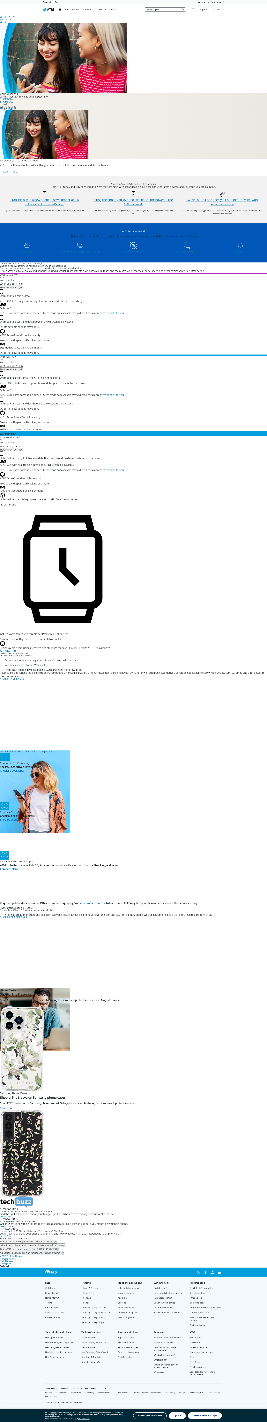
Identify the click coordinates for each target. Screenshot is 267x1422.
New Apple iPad (88, 1337)
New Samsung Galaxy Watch (94, 1352)
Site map (48, 1393)
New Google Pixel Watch (92, 1357)
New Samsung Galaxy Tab (93, 1342)
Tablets (48, 1302)
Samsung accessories (128, 1347)
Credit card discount (200, 1312)
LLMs (104, 1389)
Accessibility (89, 1393)
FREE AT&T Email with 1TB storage (84, 1389)
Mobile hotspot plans (127, 1312)
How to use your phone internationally (165, 1348)
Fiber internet (51, 1292)
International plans (126, 1292)
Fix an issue (26, 252)
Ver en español (217, 2)
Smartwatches (52, 1307)
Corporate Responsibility (201, 1352)
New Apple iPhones (54, 1337)
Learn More (6, 1216)
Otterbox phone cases (128, 1352)
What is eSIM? (160, 1359)
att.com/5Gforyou (113, 313)
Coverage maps (62, 1393)
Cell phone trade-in (163, 1307)
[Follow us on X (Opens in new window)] (198, 1272)
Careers (193, 1357)
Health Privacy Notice (197, 1393)
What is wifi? (160, 1372)
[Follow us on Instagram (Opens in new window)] (212, 1272)
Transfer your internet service (168, 1312)
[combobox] (163, 9)
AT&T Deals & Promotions (202, 1288)
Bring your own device (164, 1302)
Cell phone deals (197, 1292)
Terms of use (76, 1393)
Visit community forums (186, 252)
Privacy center (156, 1393)
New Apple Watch (89, 1347)
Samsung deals (197, 1302)
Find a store (203, 2)
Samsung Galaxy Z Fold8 (93, 1317)
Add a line (122, 1297)
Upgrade (122, 1302)
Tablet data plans (126, 1307)
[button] (60, 9)
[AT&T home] (48, 9)
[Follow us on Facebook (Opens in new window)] (205, 1272)
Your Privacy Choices (174, 1393)
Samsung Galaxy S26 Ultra (93, 1307)
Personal (47, 2)
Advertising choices (140, 1393)
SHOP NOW (6, 99)
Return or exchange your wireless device (166, 1366)
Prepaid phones (52, 1317)
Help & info (195, 1362)
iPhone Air (86, 1297)
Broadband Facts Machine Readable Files (202, 1373)
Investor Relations (198, 1347)
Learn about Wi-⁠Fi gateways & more (80, 252)
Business (59, 2)
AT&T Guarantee (198, 1366)
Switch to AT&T (161, 1288)
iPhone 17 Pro (87, 1292)
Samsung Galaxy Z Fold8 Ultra (95, 1312)
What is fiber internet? (164, 1354)
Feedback (64, 1389)
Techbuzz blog (50, 1389)
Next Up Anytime (126, 1317)
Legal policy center (122, 1393)
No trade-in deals (198, 1325)
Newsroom (195, 1342)
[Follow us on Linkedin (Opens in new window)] (219, 1272)
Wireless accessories (54, 1312)
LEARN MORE (10, 171)
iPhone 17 (85, 1302)
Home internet (52, 1297)
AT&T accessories (126, 1342)
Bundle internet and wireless (167, 1337)
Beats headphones (126, 1357)
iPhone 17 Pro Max (89, 1288)
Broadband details (104, 1393)
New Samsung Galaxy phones (59, 1342)
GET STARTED (8, 651)
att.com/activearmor (93, 903)
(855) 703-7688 (8, 109)
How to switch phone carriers (168, 1292)
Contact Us (240, 252)
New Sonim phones (54, 1357)
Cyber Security (214, 1393)
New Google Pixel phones (57, 1347)
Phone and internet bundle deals (205, 1307)
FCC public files (51, 1397)
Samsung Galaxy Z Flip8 (92, 1322)
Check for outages (133, 252)
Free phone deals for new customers (202, 1318)
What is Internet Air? (163, 1342)
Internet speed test (163, 1297)
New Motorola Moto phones (58, 1352)
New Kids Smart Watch (92, 1362)
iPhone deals (196, 1297)
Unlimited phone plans (128, 1288)
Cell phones (50, 1288)
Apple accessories (126, 1337)
